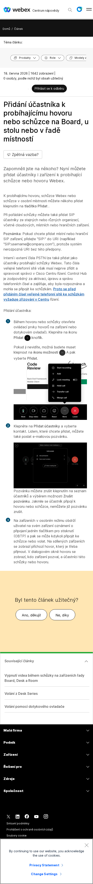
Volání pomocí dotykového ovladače (34, 706)
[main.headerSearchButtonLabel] (70, 8)
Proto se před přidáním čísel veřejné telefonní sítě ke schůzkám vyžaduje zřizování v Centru (43, 294)
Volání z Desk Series (21, 693)
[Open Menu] (89, 9)
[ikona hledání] (70, 10)
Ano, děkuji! (31, 615)
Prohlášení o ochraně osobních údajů (29, 829)
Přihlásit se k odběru (49, 88)
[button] (79, 9)
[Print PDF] (28, 89)
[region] (46, 861)
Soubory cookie (16, 835)
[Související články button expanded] (86, 661)
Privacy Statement (44, 865)
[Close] (86, 845)
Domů (6, 28)
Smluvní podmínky (17, 823)
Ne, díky (62, 615)
